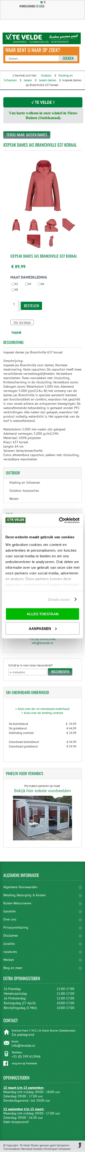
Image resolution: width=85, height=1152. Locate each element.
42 (16, 284)
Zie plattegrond (23, 1034)
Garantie (9, 911)
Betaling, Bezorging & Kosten (24, 895)
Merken (8, 960)
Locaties (9, 943)
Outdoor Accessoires (24, 490)
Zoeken (68, 58)
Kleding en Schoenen (24, 482)
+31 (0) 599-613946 (42, 639)
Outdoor (46, 75)
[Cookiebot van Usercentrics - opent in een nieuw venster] (60, 520)
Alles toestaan (43, 614)
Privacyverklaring (15, 927)
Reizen (14, 498)
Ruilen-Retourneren (17, 903)
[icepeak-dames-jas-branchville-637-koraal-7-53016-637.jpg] (16, 232)
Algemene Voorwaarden (20, 887)
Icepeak (16, 332)
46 (42, 284)
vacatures (10, 952)
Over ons (9, 919)
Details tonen (59, 599)
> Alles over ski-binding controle (42, 713)
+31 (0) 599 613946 (26, 1056)
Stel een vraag (22, 323)
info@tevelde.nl (42, 643)
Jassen (28, 80)
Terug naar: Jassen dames (26, 135)
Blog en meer (12, 968)
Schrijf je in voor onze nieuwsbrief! (30, 665)
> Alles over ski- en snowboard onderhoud (42, 709)
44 (29, 284)
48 (16, 290)
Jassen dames (47, 80)
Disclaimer (10, 935)
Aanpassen (40, 628)
